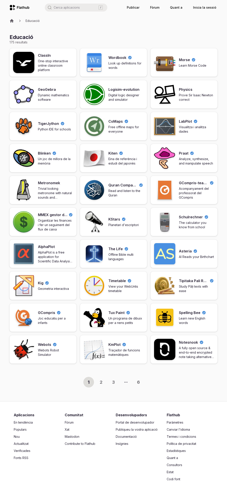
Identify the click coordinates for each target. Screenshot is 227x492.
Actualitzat (21, 444)
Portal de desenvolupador (135, 422)
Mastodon (72, 436)
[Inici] (12, 21)
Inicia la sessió (204, 7)
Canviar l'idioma (178, 429)
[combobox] (76, 8)
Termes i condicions (181, 436)
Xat (67, 429)
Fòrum (154, 7)
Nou (17, 436)
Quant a (176, 7)
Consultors (174, 465)
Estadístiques (176, 451)
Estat (170, 472)
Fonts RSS (21, 458)
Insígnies (122, 444)
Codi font (173, 479)
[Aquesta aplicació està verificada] (130, 57)
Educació (32, 21)
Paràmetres (175, 422)
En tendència (23, 422)
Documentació (126, 436)
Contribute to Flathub (80, 444)
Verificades (22, 451)
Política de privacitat (181, 444)
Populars (20, 429)
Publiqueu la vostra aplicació (137, 429)
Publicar (133, 7)
